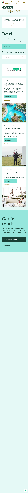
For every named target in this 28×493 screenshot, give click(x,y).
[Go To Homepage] (7, 7)
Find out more (7, 100)
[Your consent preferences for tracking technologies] (25, 490)
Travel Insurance (8, 81)
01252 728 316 (14, 11)
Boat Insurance (8, 169)
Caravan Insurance (9, 126)
